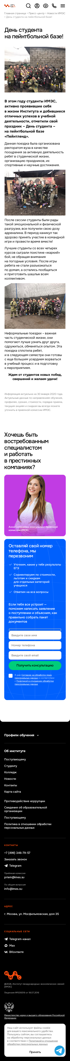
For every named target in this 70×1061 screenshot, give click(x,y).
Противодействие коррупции (24, 801)
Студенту (10, 766)
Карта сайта (12, 791)
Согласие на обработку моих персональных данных (33, 677)
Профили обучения (19, 735)
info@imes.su (13, 889)
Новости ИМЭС (56, 13)
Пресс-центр (36, 13)
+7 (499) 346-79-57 (17, 853)
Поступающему (15, 759)
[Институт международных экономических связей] (10, 5)
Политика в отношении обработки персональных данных (27, 825)
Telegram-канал (19, 939)
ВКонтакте (16, 952)
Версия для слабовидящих (45, 6)
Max (12, 945)
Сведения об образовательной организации (25, 809)
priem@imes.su (14, 877)
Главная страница (15, 13)
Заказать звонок (15, 859)
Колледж (10, 772)
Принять (35, 1052)
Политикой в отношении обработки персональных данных (34, 683)
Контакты (10, 785)
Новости (10, 779)
